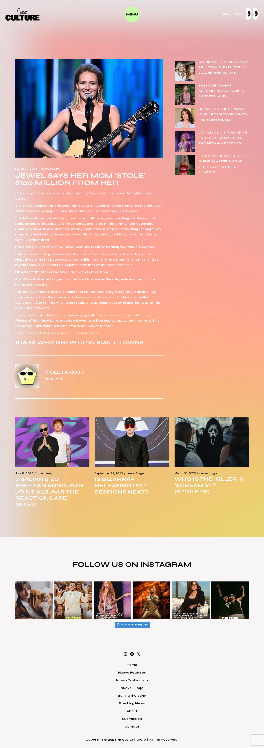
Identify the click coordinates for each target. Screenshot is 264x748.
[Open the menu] (132, 14)
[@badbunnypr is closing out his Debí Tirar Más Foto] (73, 600)
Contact (132, 726)
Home (132, 665)
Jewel (20, 193)
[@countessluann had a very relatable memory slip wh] (190, 600)
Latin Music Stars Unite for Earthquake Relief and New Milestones (223, 137)
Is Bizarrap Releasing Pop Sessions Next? (122, 485)
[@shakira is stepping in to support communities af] (112, 600)
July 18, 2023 (24, 473)
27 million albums (65, 333)
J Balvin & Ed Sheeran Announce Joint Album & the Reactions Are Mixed (50, 492)
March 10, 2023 (185, 473)
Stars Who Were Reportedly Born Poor (74, 272)
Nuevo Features (132, 672)
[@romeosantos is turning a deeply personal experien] (151, 600)
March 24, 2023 (26, 168)
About (132, 711)
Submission (132, 719)
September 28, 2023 (109, 473)
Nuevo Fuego (50, 168)
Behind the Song (132, 696)
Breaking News (132, 703)
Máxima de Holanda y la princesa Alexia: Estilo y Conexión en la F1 (223, 67)
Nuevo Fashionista (132, 680)
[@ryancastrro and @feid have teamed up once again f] (230, 600)
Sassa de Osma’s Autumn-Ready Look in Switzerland (221, 90)
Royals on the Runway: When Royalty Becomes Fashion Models (222, 114)
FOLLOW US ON (106, 564)
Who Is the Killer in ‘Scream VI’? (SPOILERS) (210, 485)
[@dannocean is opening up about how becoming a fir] (34, 600)
